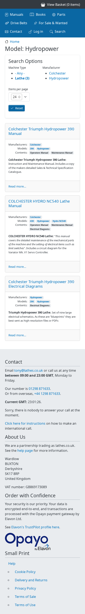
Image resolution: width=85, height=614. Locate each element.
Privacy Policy (25, 588)
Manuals (16, 14)
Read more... (17, 186)
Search (60, 31)
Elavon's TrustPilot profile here (35, 527)
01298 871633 (39, 388)
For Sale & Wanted (53, 23)
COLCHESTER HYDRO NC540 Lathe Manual (39, 203)
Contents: (21, 152)
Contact (16, 31)
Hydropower (43, 148)
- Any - (20, 73)
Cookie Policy (25, 572)
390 (32, 148)
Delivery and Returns (31, 580)
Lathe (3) (22, 78)
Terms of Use (25, 605)
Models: (22, 148)
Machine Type (17, 68)
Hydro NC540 (59, 221)
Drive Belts (19, 23)
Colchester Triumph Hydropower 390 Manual (41, 131)
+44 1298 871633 (47, 393)
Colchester (35, 144)
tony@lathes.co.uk (28, 370)
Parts (61, 14)
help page (25, 450)
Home (14, 41)
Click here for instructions (25, 423)
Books (41, 14)
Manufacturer (51, 68)
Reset (19, 108)
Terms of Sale (25, 596)
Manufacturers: (17, 144)
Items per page (18, 89)
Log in (38, 31)
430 (32, 221)
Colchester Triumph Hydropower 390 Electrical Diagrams (41, 284)
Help (11, 563)
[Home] (6, 4)
